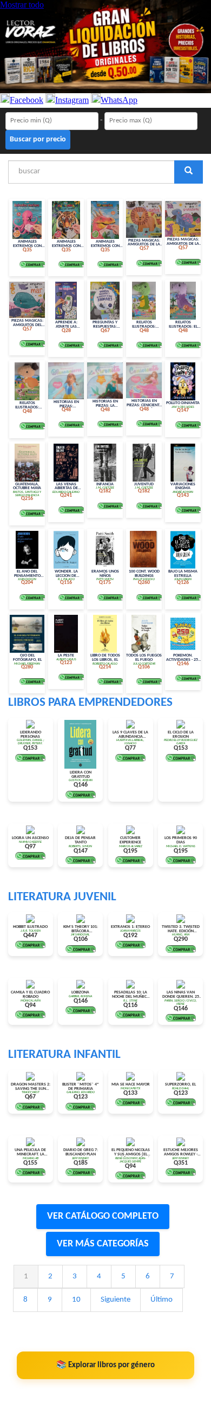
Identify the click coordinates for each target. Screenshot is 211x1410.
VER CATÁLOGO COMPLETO (103, 1216)
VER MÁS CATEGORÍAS (103, 1244)
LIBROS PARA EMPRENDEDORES (90, 703)
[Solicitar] (32, 264)
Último (161, 1300)
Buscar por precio (38, 139)
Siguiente (115, 1300)
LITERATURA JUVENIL (62, 897)
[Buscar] (188, 172)
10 (76, 1300)
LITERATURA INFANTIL (64, 1055)
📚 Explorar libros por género (105, 1365)
